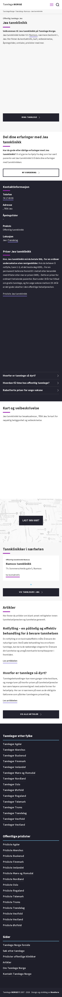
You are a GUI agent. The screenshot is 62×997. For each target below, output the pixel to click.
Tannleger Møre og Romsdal (19, 773)
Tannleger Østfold (13, 790)
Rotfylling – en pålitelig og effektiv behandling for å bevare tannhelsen (30, 631)
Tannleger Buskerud (14, 755)
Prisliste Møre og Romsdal (18, 873)
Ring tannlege (29, 117)
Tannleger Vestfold (14, 819)
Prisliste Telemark (13, 896)
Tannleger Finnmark (14, 761)
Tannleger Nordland (14, 778)
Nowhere (55, 992)
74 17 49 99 (8, 198)
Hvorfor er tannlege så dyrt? (25, 673)
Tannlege (12, 4)
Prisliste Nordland (13, 879)
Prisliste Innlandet (13, 868)
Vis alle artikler (29, 714)
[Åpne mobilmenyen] (51, 4)
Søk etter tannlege (13, 951)
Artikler (7, 962)
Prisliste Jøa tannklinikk (15, 293)
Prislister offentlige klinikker (19, 956)
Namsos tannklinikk (18, 564)
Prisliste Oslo (10, 885)
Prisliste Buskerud (13, 856)
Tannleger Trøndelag (15, 813)
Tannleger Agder (12, 744)
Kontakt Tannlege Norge (17, 974)
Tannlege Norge (8, 11)
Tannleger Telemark (14, 802)
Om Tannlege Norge (14, 968)
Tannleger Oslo (11, 784)
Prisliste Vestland (13, 919)
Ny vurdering (29, 172)
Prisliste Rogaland (13, 891)
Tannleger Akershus (14, 750)
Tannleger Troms (12, 807)
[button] (31, 375)
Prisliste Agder (11, 844)
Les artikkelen (10, 660)
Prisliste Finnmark (13, 862)
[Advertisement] (31, 76)
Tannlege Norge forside (16, 945)
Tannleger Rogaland (14, 796)
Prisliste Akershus (13, 850)
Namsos (27, 11)
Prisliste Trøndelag (14, 908)
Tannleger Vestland (14, 825)
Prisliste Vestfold (13, 914)
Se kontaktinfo (13, 575)
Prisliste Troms (11, 902)
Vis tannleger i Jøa (29, 592)
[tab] (31, 584)
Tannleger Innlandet (14, 767)
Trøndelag (19, 11)
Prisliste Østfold (12, 925)
